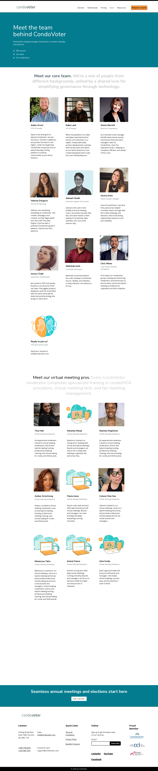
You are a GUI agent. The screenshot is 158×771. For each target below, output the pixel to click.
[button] (81, 7)
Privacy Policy (71, 739)
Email (93, 739)
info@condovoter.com (40, 354)
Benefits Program (73, 744)
